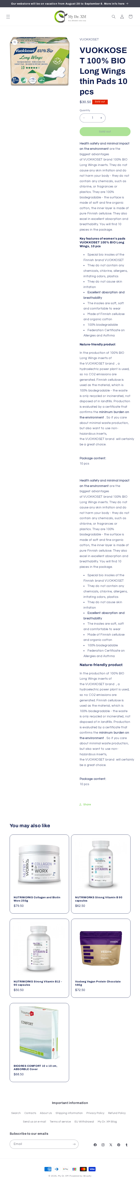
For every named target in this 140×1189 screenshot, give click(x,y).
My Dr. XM (63, 1176)
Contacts (30, 1113)
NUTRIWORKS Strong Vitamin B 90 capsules (98, 899)
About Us (46, 1113)
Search (16, 1113)
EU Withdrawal (84, 1121)
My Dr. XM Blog (107, 1121)
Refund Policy (117, 1113)
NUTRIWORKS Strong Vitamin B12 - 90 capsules (38, 983)
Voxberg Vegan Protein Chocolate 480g (97, 983)
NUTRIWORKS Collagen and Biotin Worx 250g (37, 899)
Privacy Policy (95, 1113)
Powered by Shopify (80, 1176)
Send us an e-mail (34, 1121)
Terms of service (60, 1121)
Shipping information (69, 1113)
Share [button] (87, 804)
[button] (8, 16)
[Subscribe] (74, 1144)
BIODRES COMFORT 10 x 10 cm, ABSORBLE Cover (35, 1067)
